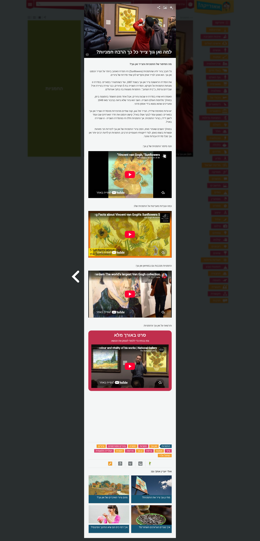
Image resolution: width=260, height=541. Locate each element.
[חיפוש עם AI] (171, 8)
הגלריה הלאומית (104, 451)
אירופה (130, 451)
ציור (168, 451)
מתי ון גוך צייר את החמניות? (156, 497)
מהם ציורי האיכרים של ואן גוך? (112, 497)
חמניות (143, 446)
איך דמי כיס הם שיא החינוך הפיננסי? (109, 527)
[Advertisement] (214, 49)
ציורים (101, 446)
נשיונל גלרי (164, 455)
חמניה (133, 446)
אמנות (159, 451)
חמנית (119, 451)
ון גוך (140, 451)
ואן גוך (154, 446)
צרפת (149, 451)
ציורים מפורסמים (117, 446)
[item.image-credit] (87, 54)
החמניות (166, 446)
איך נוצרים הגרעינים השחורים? (154, 527)
